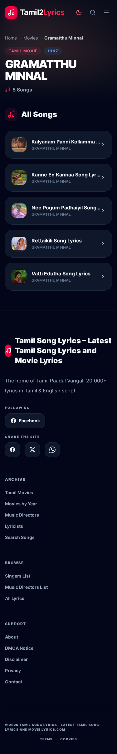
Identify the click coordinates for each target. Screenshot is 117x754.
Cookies (68, 739)
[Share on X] (32, 449)
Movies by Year (21, 503)
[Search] (92, 12)
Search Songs (20, 537)
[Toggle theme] (79, 12)
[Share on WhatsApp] (52, 449)
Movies (30, 37)
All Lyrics (14, 598)
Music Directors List (26, 587)
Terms (46, 739)
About (11, 636)
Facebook (29, 420)
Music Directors (22, 514)
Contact (13, 681)
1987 (52, 51)
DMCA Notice (19, 648)
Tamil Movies (19, 492)
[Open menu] (106, 12)
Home (11, 37)
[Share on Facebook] (12, 449)
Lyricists (14, 526)
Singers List (17, 575)
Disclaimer (16, 659)
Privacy (13, 670)
